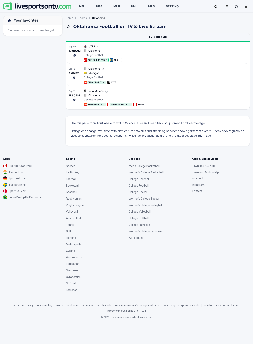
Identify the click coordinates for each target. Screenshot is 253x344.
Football (71, 179)
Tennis (70, 224)
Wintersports (74, 257)
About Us (18, 305)
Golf (68, 231)
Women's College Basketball (146, 172)
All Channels (104, 305)
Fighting (71, 237)
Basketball (72, 185)
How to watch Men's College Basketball (137, 305)
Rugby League (75, 205)
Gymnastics (73, 277)
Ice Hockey (72, 172)
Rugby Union (74, 198)
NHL (134, 6)
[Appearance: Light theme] (236, 6)
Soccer (70, 166)
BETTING (172, 6)
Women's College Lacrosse (145, 231)
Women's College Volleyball (145, 205)
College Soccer (138, 192)
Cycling (70, 250)
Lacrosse (71, 290)
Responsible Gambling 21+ (122, 310)
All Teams (87, 305)
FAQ (30, 305)
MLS (151, 6)
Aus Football (73, 218)
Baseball (71, 192)
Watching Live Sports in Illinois (220, 305)
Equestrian (72, 263)
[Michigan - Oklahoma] (157, 75)
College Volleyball (140, 211)
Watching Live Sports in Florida (181, 305)
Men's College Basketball (144, 166)
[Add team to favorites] (68, 26)
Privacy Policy (44, 305)
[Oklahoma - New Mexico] (157, 97)
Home (69, 18)
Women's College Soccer (144, 198)
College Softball (139, 218)
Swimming (72, 270)
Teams (82, 18)
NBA (99, 6)
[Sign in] (227, 6)
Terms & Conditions (67, 305)
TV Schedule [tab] (158, 37)
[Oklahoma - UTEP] (157, 53)
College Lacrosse (139, 224)
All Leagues (136, 237)
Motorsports (73, 244)
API (144, 310)
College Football (139, 185)
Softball (71, 283)
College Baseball (139, 179)
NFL (82, 6)
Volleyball (72, 211)
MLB (116, 6)
